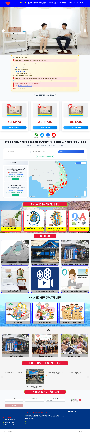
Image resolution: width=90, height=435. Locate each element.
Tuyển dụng (70, 426)
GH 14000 (14, 122)
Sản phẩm (35, 2)
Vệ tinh (83, 162)
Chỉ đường (16, 179)
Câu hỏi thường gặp (72, 418)
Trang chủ (23, 2)
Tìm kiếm (63, 151)
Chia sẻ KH (76, 2)
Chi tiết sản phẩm (14, 127)
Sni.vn (85, 431)
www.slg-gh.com (21, 71)
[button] (3, 30)
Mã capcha (55, 398)
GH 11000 (45, 122)
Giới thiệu (29, 2)
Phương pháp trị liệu (55, 2)
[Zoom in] (85, 191)
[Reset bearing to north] (85, 195)
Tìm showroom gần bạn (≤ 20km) (46, 156)
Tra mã (14, 405)
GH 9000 (76, 122)
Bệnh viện (64, 2)
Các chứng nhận (43, 2)
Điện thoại (14, 398)
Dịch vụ (70, 2)
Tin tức (82, 2)
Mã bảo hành (34, 398)
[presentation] (2, 377)
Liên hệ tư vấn (12, 174)
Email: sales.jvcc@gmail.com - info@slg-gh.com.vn (38, 423)
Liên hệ (69, 424)
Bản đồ (78, 162)
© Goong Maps (83, 197)
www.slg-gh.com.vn (22, 67)
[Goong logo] (32, 196)
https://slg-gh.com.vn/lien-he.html (25, 85)
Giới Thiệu (69, 416)
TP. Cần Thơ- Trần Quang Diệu (14, 386)
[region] (58, 179)
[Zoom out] (85, 193)
